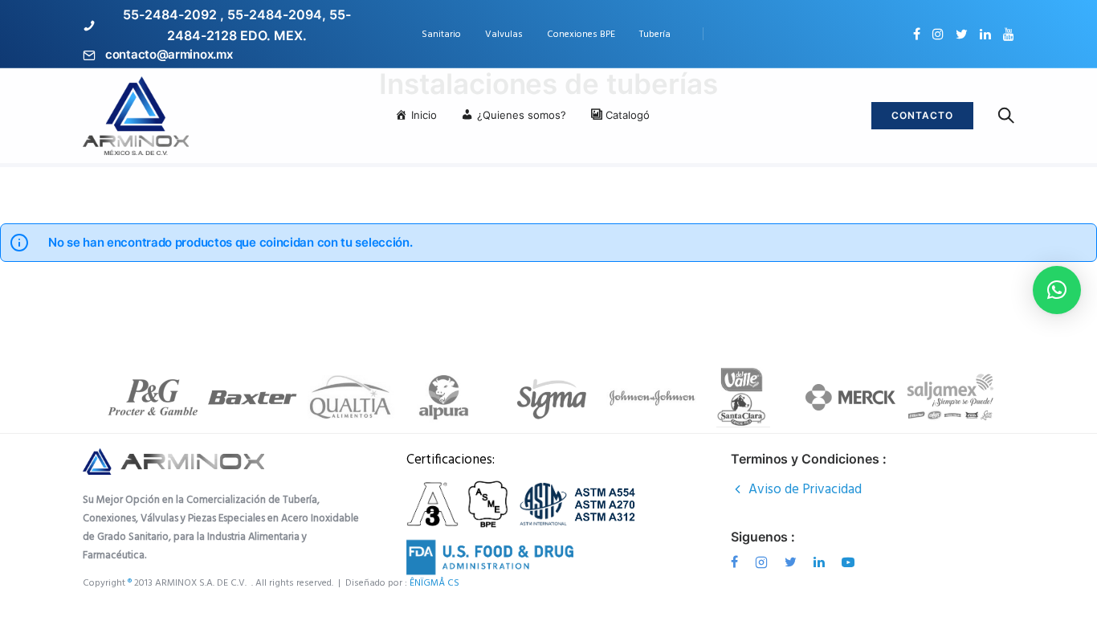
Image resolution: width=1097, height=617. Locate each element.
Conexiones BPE (581, 35)
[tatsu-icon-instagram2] (764, 562)
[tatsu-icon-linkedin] (985, 34)
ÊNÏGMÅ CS (436, 583)
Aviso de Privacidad (805, 490)
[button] (1057, 290)
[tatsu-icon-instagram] (938, 34)
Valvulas (504, 35)
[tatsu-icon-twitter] (962, 34)
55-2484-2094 (274, 14)
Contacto (922, 115)
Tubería (655, 35)
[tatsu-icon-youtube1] (848, 562)
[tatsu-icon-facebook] (916, 34)
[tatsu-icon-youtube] (1008, 34)
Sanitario (441, 35)
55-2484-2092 (170, 14)
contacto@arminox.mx (168, 54)
